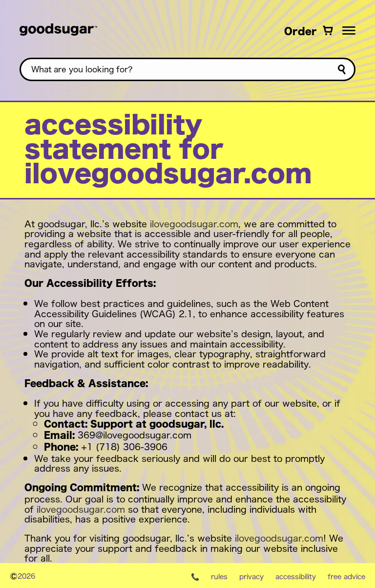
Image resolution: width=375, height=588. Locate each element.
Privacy (251, 576)
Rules (219, 576)
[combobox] (187, 69)
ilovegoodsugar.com (194, 223)
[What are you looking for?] (341, 70)
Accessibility (295, 576)
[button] (348, 30)
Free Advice (346, 576)
